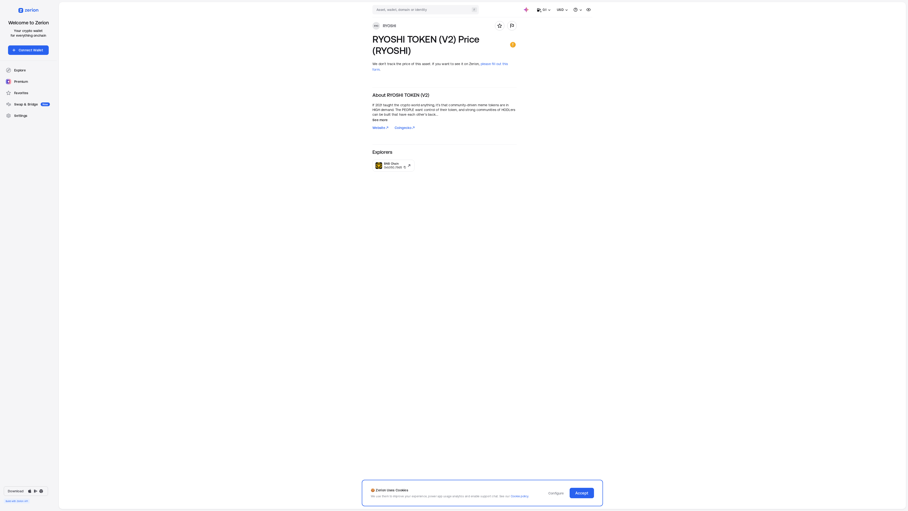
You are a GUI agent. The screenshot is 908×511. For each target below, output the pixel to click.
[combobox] (426, 9)
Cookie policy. (520, 496)
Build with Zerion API (17, 501)
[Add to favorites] (499, 26)
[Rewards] (526, 9)
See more (380, 120)
